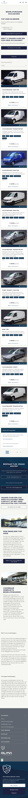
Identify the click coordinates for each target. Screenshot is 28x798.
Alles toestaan (14, 785)
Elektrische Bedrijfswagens (7, 727)
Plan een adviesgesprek (8, 446)
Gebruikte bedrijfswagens (7, 721)
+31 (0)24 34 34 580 (14, 48)
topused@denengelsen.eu (14, 33)
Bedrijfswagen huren (6, 724)
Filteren (14, 56)
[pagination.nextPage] (20, 452)
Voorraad (4, 715)
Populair (4, 734)
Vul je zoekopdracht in (8, 439)
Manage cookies (14, 789)
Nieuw (2, 719)
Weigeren (14, 793)
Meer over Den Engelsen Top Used (14, 561)
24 (17, 452)
